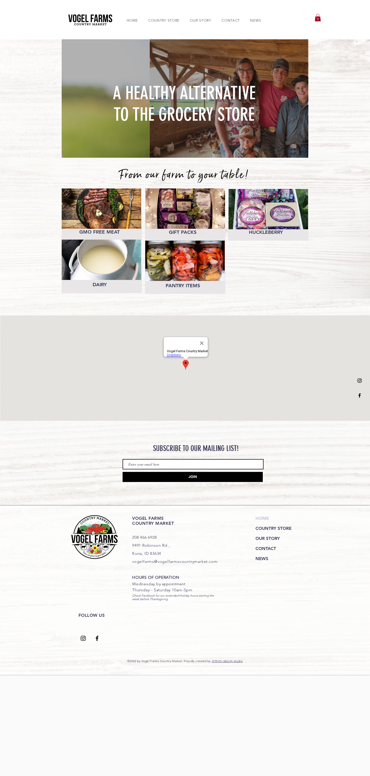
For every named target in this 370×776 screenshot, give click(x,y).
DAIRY (100, 284)
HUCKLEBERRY (266, 232)
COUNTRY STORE (273, 528)
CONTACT (265, 548)
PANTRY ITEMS (183, 285)
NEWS (261, 558)
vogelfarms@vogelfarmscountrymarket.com (174, 561)
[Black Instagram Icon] (359, 380)
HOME (262, 518)
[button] (318, 17)
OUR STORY (267, 538)
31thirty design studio (227, 661)
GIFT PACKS (183, 232)
